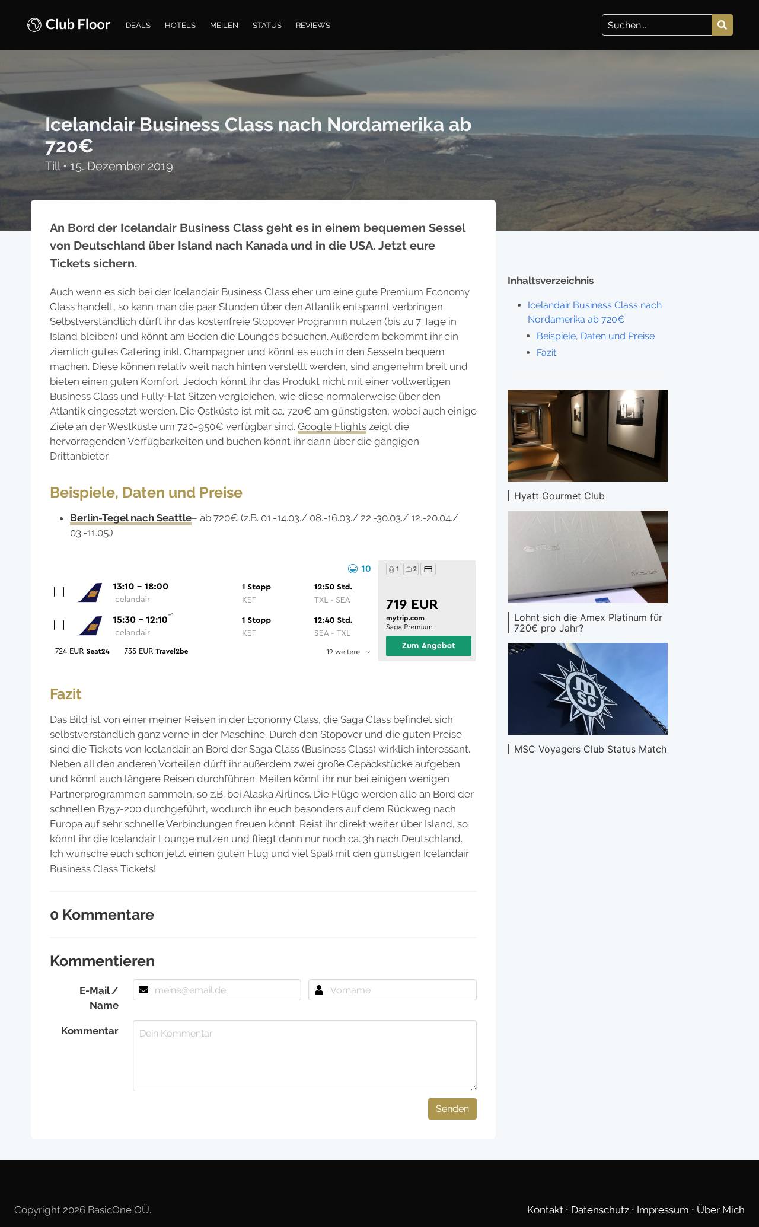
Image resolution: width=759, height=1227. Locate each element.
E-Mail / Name (99, 997)
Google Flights (332, 426)
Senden (452, 1108)
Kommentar (90, 1031)
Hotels (180, 25)
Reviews (313, 25)
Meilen (224, 25)
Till (54, 166)
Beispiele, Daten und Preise (596, 336)
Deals (138, 25)
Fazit (546, 352)
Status (267, 25)
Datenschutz (601, 1210)
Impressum (664, 1210)
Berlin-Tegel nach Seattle (131, 518)
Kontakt (546, 1210)
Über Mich (721, 1210)
